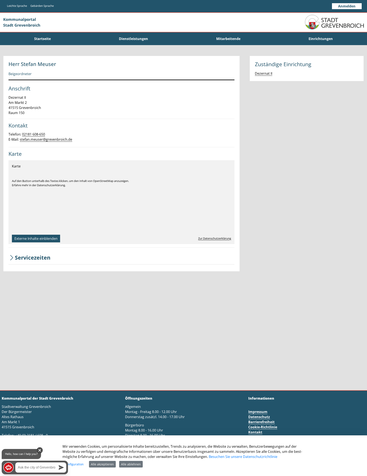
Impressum (257, 411)
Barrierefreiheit (261, 422)
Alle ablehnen (131, 464)
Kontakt (255, 432)
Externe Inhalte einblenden (36, 238)
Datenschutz (259, 417)
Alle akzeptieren (102, 464)
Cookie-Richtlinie (262, 427)
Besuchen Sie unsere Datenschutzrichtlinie (243, 456)
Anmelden (347, 6)
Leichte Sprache (17, 6)
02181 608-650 (33, 134)
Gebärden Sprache (42, 6)
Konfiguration (74, 464)
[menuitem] (42, 38)
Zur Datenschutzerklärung (214, 238)
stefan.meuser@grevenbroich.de (46, 139)
